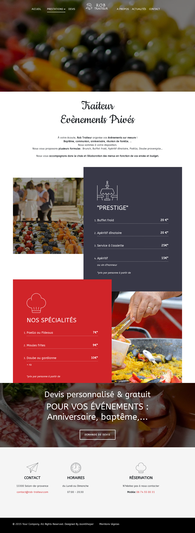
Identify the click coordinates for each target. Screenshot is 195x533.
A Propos (123, 9)
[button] (188, 526)
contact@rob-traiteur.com (32, 492)
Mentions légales (109, 524)
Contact (154, 9)
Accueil (36, 9)
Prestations (55, 9)
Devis (71, 9)
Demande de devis (97, 434)
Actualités (139, 9)
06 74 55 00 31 (145, 492)
